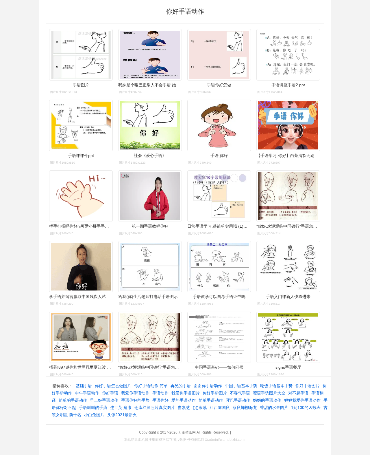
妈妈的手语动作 (267, 400)
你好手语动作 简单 (151, 385)
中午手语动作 (87, 393)
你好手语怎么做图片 (113, 385)
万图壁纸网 (187, 432)
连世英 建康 (121, 407)
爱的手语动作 (183, 400)
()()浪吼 (200, 407)
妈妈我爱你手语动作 (302, 400)
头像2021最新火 (122, 414)
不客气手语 (240, 393)
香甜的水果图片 (274, 407)
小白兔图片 (94, 414)
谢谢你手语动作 (208, 385)
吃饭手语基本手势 (276, 385)
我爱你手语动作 (135, 393)
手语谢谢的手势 (93, 407)
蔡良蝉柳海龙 (245, 407)
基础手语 (84, 385)
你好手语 (110, 393)
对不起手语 (298, 393)
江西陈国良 (220, 407)
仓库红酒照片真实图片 (154, 407)
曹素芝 (184, 407)
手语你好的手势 (135, 400)
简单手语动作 (211, 400)
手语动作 (160, 393)
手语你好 (160, 400)
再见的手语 (181, 385)
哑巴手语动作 (238, 400)
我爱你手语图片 (185, 393)
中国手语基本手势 (241, 385)
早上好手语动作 (104, 400)
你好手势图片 (215, 393)
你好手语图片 (307, 385)
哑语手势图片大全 (269, 393)
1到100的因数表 (306, 407)
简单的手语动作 (73, 400)
